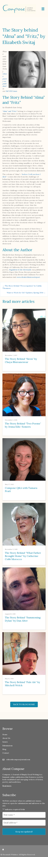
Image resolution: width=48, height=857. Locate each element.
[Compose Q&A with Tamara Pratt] (24, 459)
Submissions (7, 746)
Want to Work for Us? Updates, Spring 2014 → (26, 293)
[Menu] (43, 8)
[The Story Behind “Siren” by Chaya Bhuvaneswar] (24, 330)
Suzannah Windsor (10, 854)
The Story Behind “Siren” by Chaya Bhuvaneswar (21, 360)
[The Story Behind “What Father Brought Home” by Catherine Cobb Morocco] (24, 524)
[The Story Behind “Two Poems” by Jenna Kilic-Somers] (24, 395)
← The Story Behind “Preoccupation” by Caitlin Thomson (22, 287)
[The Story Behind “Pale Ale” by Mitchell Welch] (24, 653)
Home (4, 734)
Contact (5, 753)
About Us (6, 738)
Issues (5, 742)
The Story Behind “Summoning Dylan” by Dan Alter (22, 619)
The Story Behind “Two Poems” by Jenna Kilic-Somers (23, 425)
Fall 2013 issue (11, 91)
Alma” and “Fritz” (10, 111)
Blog (4, 749)
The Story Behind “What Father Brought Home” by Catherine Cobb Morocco (23, 556)
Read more (6, 786)
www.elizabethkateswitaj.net (28, 277)
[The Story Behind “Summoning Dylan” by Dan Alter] (24, 589)
